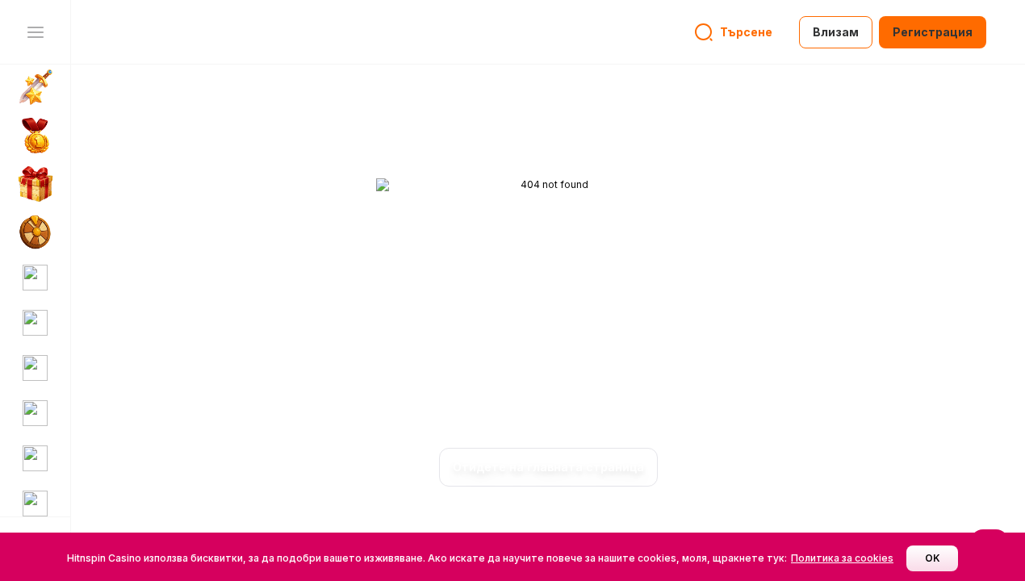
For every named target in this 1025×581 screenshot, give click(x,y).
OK (932, 558)
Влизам (836, 32)
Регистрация (933, 32)
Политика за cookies (842, 558)
